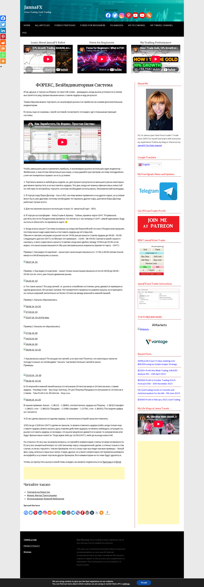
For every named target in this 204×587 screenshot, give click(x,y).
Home (27, 25)
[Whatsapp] (59, 511)
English (146, 164)
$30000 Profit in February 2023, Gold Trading (159, 399)
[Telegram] (73, 511)
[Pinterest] (128, 15)
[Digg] (64, 511)
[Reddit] (49, 511)
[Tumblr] (92, 511)
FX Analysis (116, 25)
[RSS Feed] (149, 15)
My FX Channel (136, 25)
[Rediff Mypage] (82, 511)
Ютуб (118, 462)
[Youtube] (135, 15)
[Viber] (78, 511)
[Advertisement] (74, 473)
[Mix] (54, 511)
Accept (144, 582)
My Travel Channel (161, 25)
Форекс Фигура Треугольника (42, 495)
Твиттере (107, 462)
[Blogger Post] (68, 511)
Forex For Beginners (92, 25)
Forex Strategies (65, 25)
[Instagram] (122, 15)
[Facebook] (108, 15)
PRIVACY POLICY (32, 546)
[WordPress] (87, 511)
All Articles (42, 25)
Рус (24, 33)
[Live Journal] (97, 511)
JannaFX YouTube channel (150, 145)
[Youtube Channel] (142, 15)
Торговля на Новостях (38, 492)
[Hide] (1, 67)
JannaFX (33, 7)
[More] (101, 511)
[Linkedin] (40, 511)
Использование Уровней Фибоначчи (45, 498)
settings (126, 584)
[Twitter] (115, 15)
